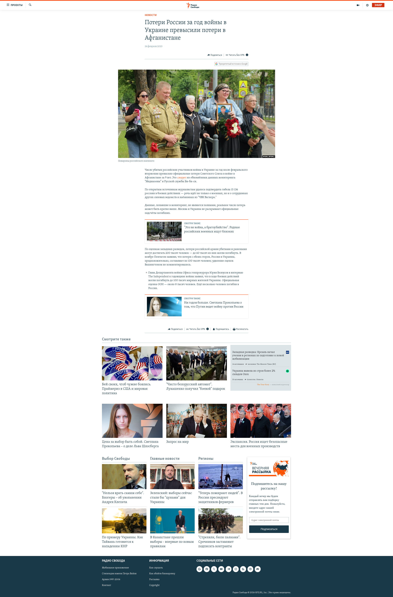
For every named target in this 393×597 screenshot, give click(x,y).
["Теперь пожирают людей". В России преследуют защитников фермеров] (220, 476)
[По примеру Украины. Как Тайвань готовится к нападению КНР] (124, 520)
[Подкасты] (250, 569)
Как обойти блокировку (162, 574)
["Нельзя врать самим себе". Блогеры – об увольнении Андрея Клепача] (124, 476)
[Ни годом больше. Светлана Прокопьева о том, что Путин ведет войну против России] (164, 306)
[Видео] (358, 5)
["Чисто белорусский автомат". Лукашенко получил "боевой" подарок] (196, 363)
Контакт (106, 585)
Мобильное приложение (115, 568)
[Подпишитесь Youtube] (221, 569)
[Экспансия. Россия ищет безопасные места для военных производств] (260, 421)
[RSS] (243, 569)
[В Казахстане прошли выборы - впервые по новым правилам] (172, 520)
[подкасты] (367, 5)
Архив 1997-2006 (111, 579)
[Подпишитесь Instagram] (236, 569)
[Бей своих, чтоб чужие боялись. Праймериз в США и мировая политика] (132, 363)
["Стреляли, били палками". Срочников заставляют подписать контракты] (220, 520)
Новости (151, 15)
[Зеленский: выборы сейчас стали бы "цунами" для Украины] (172, 476)
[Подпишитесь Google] (199, 569)
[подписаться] (258, 569)
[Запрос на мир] (196, 421)
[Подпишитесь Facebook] (207, 569)
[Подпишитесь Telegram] (229, 569)
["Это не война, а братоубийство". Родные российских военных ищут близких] (164, 231)
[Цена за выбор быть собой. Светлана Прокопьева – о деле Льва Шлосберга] (132, 421)
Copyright (154, 585)
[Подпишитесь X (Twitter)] (214, 569)
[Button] (214, 55)
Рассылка (154, 579)
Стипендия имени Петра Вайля (119, 574)
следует (181, 177)
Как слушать (156, 568)
